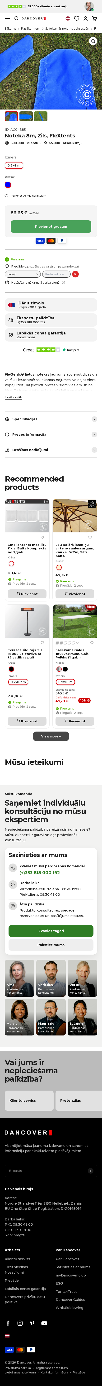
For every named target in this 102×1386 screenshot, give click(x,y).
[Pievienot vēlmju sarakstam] (42, 537)
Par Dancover (67, 1259)
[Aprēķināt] (75, 274)
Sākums (10, 28)
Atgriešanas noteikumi (52, 1368)
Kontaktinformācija (54, 1372)
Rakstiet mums (51, 945)
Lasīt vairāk (13, 397)
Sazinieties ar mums (73, 1267)
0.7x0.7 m (18, 682)
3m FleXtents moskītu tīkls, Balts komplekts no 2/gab (27, 548)
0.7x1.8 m (65, 682)
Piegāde (12, 1280)
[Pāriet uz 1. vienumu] (11, 116)
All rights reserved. (46, 1362)
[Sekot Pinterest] (32, 1323)
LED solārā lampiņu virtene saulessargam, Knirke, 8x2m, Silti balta (75, 550)
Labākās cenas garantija (25, 1289)
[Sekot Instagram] (20, 1323)
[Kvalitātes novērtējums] (67, 643)
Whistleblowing (69, 1308)
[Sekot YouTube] (44, 1323)
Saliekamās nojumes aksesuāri (67, 28)
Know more (26, 337)
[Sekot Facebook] (8, 1323)
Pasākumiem (30, 28)
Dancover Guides (70, 1300)
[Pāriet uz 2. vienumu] (26, 116)
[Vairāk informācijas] (63, 282)
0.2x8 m (14, 165)
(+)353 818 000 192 (31, 322)
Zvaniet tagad (51, 931)
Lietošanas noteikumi (20, 1372)
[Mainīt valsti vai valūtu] (67, 18)
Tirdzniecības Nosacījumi (16, 1269)
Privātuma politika (18, 1368)
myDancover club (71, 1275)
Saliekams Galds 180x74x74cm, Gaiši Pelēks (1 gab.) (72, 653)
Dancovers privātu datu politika (25, 1299)
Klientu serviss (17, 1259)
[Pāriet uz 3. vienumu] (40, 116)
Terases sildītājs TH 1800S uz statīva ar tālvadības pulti (25, 653)
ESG (59, 1283)
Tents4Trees (67, 1292)
